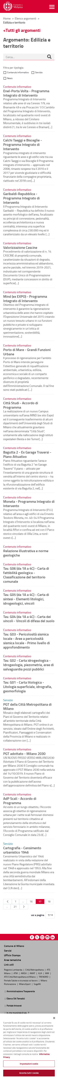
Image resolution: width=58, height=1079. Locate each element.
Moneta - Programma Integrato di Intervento (28, 503)
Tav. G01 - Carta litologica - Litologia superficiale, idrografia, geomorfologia (27, 686)
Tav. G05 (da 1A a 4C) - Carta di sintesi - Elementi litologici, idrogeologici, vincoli (26, 599)
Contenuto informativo (18, 72)
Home (7, 18)
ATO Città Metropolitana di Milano (20, 976)
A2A (40, 973)
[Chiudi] (54, 1018)
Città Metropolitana (34, 969)
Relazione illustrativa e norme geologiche (25, 553)
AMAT (33, 973)
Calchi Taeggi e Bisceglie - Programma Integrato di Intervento (22, 144)
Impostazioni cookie (29, 1063)
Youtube (42, 937)
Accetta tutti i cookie (29, 1072)
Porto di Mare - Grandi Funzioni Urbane (27, 351)
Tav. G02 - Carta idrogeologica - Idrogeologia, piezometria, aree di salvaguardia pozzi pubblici (28, 665)
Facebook (32, 937)
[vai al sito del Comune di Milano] (13, 6)
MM (47, 973)
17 (40, 901)
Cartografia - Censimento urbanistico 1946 (22, 850)
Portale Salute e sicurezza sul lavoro (21, 980)
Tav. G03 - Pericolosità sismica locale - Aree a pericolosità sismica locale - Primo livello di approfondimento (26, 640)
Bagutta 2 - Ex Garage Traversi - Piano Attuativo (27, 454)
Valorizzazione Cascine (20, 247)
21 (15, 906)
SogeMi (37, 984)
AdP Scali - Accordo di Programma (19, 800)
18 (49, 901)
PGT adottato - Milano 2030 (24, 753)
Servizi (7, 950)
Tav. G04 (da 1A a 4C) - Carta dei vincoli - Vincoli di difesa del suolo (28, 618)
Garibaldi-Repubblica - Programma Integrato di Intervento (21, 198)
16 (31, 901)
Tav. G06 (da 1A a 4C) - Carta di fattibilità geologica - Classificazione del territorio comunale (26, 575)
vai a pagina (37, 915)
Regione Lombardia (13, 969)
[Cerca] (49, 57)
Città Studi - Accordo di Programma (20, 405)
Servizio (39, 72)
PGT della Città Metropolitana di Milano (27, 706)
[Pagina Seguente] (23, 906)
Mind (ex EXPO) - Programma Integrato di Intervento (25, 298)
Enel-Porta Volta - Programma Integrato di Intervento (26, 93)
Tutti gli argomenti (23, 30)
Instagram (47, 937)
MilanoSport (25, 984)
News (10, 78)
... (23, 901)
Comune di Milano (14, 946)
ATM (16, 973)
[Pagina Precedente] (7, 901)
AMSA (24, 973)
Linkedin (52, 937)
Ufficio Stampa (12, 955)
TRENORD (44, 976)
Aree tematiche (12, 960)
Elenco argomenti (26, 18)
